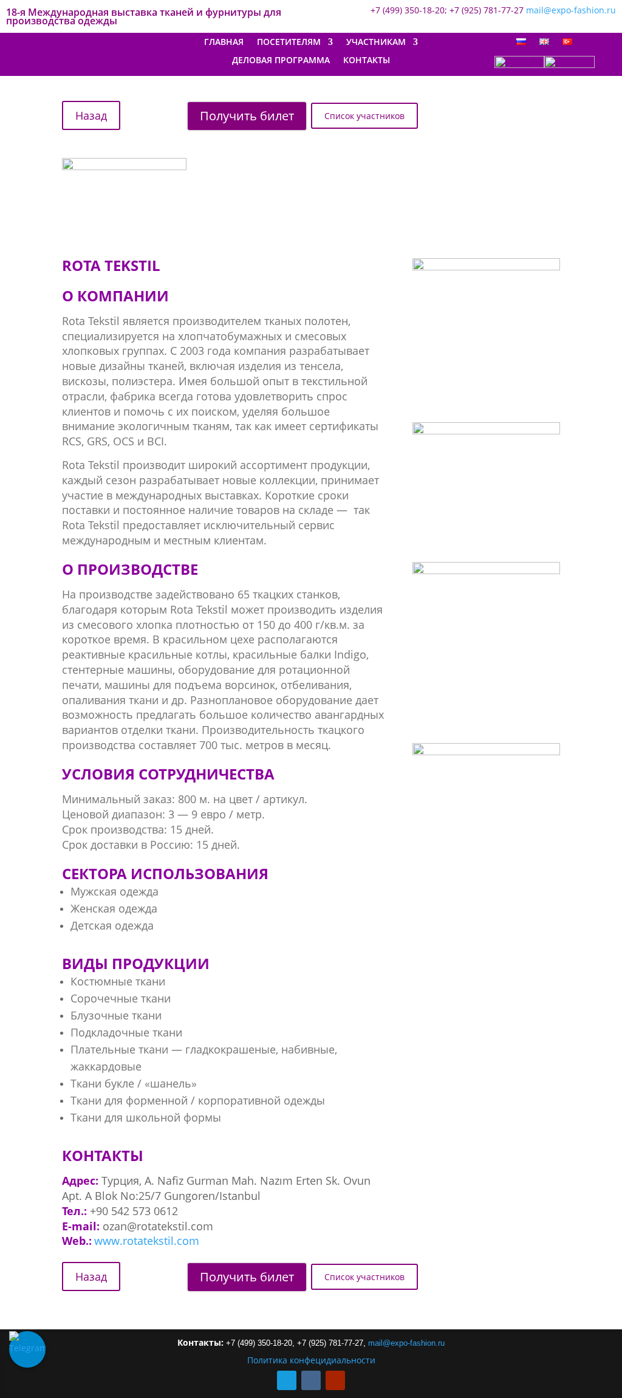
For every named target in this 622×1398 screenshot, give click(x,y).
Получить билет (247, 116)
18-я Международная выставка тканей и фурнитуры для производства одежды (143, 17)
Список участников (364, 116)
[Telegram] (27, 1349)
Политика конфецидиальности (311, 1360)
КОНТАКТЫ (366, 61)
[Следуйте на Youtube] (335, 1380)
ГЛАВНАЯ (224, 42)
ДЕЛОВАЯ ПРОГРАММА (281, 61)
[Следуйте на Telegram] (286, 1380)
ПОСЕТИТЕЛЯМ (289, 42)
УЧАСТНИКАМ (376, 42)
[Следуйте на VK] (311, 1380)
